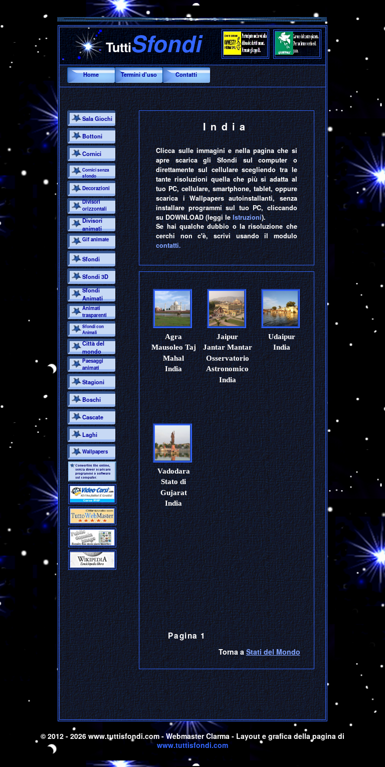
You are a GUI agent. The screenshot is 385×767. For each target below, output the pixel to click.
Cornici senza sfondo (95, 173)
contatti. (168, 245)
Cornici (91, 153)
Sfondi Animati (92, 294)
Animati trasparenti (94, 311)
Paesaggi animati (92, 364)
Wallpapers (95, 451)
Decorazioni (96, 188)
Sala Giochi (97, 118)
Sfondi (91, 259)
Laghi (89, 434)
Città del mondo (93, 347)
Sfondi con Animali (93, 330)
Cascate (92, 417)
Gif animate (95, 239)
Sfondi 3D (95, 276)
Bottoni (92, 136)
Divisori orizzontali (94, 205)
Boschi (91, 399)
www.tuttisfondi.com (192, 745)
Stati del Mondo (273, 652)
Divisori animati (92, 224)
